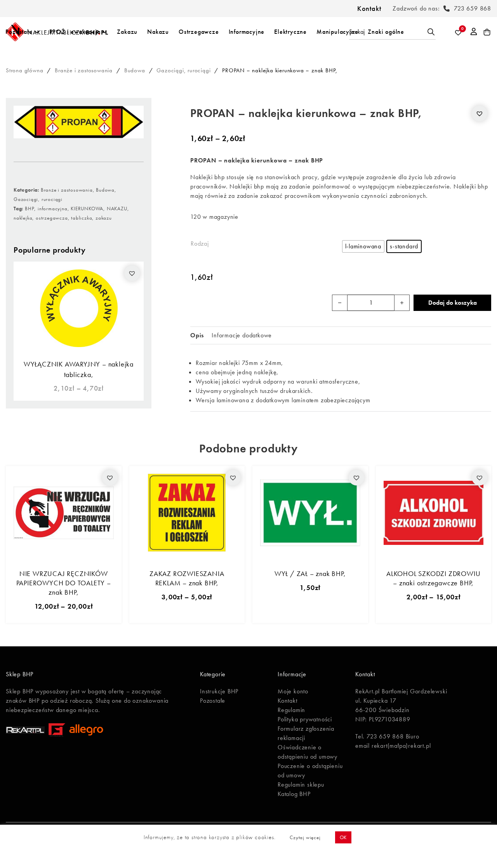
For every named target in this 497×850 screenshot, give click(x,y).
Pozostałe (18, 32)
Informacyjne (247, 32)
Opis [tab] (197, 335)
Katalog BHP (294, 794)
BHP (29, 208)
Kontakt (369, 8)
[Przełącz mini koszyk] (487, 32)
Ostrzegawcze (199, 32)
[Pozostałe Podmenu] (37, 31)
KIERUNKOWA (87, 208)
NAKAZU (117, 208)
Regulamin (291, 710)
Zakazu (127, 32)
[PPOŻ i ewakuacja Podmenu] (104, 31)
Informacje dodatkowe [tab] (242, 335)
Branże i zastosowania (84, 70)
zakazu (104, 218)
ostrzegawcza (52, 218)
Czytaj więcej (305, 837)
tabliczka (81, 218)
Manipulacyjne (337, 32)
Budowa (134, 70)
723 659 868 (472, 8)
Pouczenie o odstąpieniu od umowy (310, 770)
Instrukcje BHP (219, 691)
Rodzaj (200, 243)
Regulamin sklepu (301, 784)
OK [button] (343, 837)
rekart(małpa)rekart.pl (401, 746)
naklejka (23, 218)
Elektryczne (290, 32)
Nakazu (158, 32)
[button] (132, 273)
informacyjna (53, 208)
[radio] (363, 246)
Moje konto (293, 691)
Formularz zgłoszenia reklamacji (306, 733)
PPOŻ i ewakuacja (75, 32)
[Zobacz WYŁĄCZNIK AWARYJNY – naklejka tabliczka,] (78, 308)
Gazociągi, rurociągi (183, 70)
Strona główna (24, 70)
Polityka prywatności (305, 719)
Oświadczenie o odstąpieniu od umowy (307, 752)
